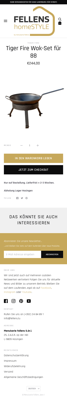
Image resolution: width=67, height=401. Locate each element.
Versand (8, 371)
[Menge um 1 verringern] (21, 145)
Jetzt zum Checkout (33, 170)
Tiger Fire (33, 43)
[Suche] (59, 19)
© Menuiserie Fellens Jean (33, 395)
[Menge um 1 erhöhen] (38, 145)
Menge (7, 145)
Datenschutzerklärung (16, 355)
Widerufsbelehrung (14, 366)
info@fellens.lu (12, 318)
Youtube (26, 292)
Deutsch (32, 388)
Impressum (10, 361)
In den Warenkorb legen (33, 158)
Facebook (46, 288)
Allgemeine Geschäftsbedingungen (23, 377)
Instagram (9, 292)
